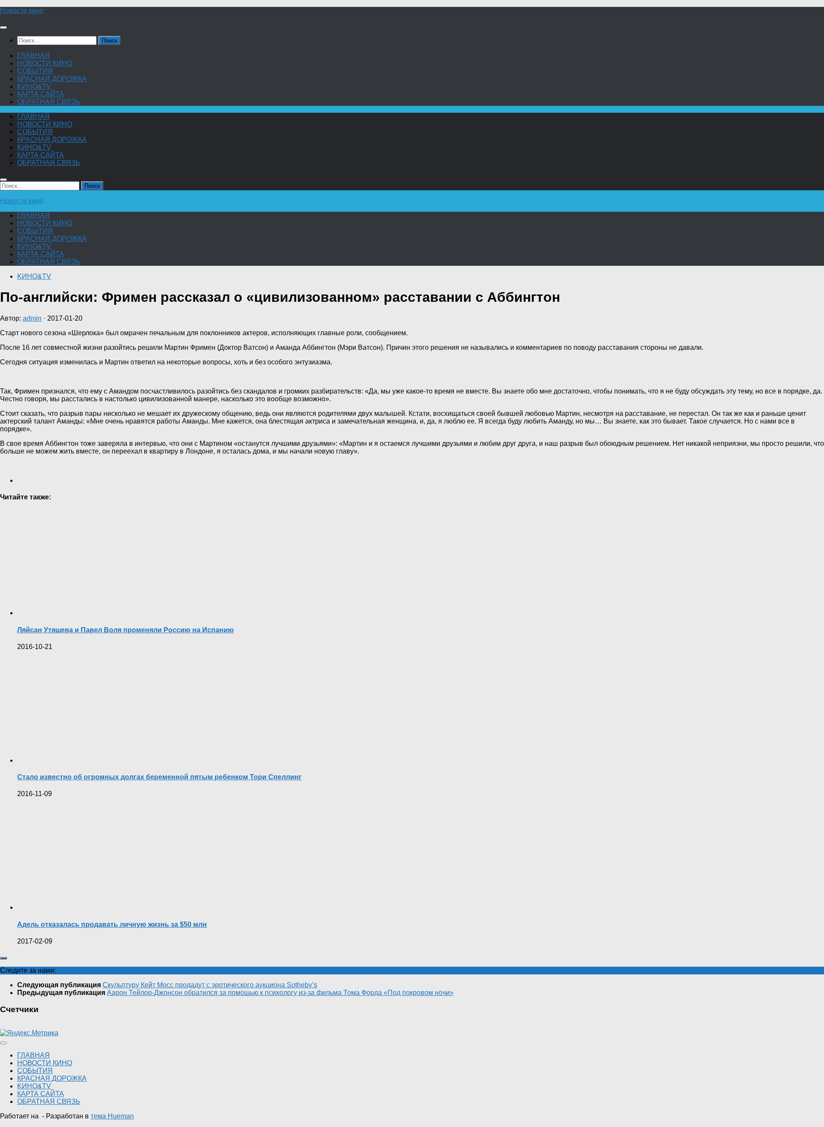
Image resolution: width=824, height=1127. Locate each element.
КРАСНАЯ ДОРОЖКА (52, 78)
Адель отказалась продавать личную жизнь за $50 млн (112, 924)
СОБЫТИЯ (35, 71)
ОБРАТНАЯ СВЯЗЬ (48, 101)
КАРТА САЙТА (40, 94)
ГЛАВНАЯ (33, 55)
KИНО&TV (34, 86)
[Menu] (3, 27)
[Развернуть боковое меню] (3, 958)
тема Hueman (112, 1116)
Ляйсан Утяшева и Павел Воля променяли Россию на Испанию (125, 630)
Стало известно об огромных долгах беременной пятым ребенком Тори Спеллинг (159, 777)
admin (32, 318)
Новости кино (21, 10)
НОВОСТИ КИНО (44, 63)
